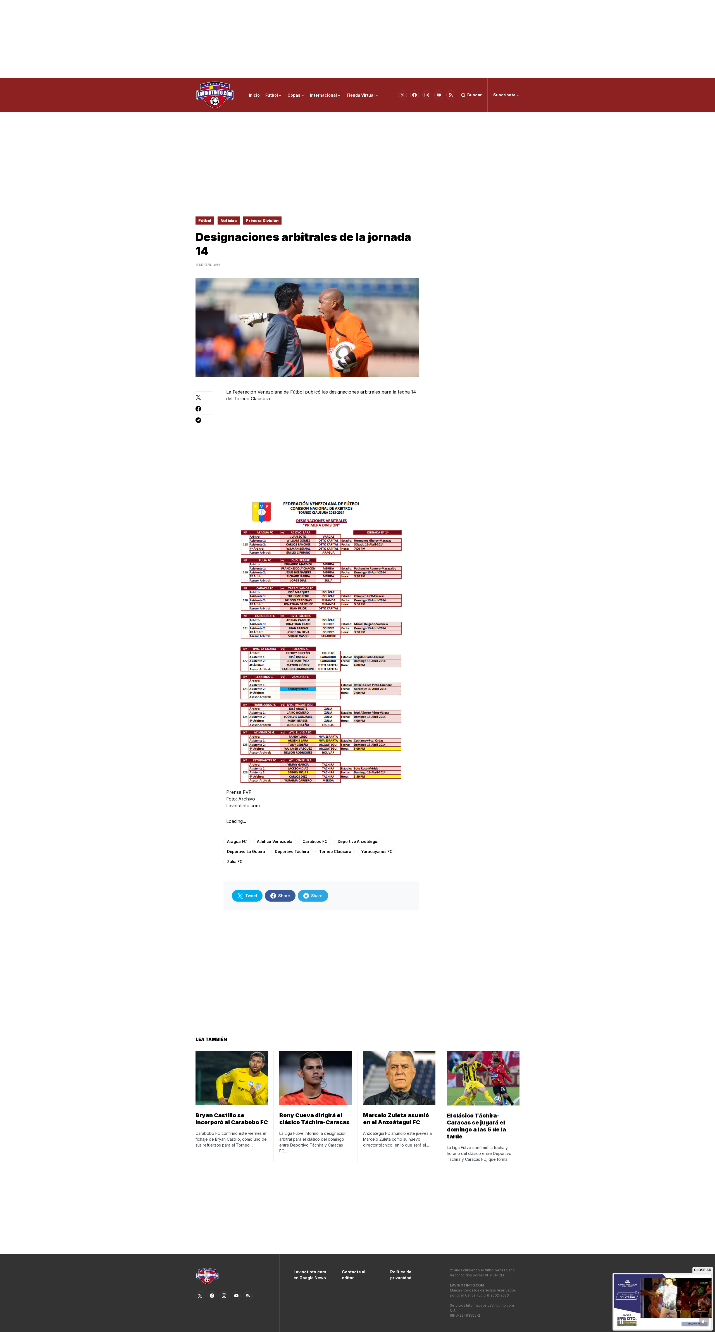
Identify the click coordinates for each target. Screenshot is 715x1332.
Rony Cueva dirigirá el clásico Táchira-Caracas (314, 1119)
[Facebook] (414, 95)
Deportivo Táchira (292, 851)
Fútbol (204, 220)
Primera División (262, 220)
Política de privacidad (400, 1274)
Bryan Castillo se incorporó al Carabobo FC (232, 1119)
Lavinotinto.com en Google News (309, 1274)
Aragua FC (237, 841)
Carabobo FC (315, 841)
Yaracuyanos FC (376, 851)
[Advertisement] (357, 39)
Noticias (228, 220)
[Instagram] (426, 95)
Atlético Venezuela (274, 841)
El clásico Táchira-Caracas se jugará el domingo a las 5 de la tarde (476, 1126)
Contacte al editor (353, 1274)
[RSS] (450, 95)
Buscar (474, 94)
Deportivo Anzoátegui (358, 841)
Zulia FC (234, 861)
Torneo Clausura (335, 851)
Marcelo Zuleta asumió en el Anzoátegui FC (396, 1119)
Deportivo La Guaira (246, 851)
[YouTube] (438, 95)
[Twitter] (402, 95)
